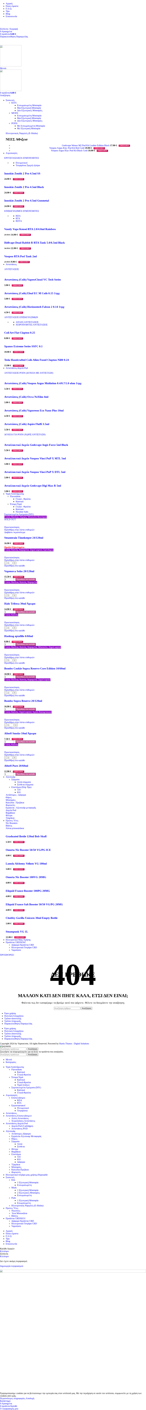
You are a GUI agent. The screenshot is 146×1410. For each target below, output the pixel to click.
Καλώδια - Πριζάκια (15, 802)
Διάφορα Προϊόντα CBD (22, 945)
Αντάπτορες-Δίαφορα (21, 1133)
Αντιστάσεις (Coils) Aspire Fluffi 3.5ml (26, 424)
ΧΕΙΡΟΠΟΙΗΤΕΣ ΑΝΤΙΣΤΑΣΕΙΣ (31, 324)
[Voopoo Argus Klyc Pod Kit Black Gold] (31, 150)
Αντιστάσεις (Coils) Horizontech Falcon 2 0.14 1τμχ (34, 306)
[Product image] (20, 524)
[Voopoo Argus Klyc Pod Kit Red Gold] (30, 148)
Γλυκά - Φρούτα (23, 499)
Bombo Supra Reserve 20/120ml (23, 700)
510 (19, 789)
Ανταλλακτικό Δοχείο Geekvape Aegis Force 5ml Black (36, 444)
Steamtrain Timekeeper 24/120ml (23, 537)
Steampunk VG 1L (17, 931)
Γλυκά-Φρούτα (24, 1074)
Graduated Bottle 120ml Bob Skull (26, 836)
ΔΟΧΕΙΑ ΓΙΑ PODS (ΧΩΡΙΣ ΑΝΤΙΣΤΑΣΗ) (24, 434)
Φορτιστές (10, 805)
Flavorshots (15, 496)
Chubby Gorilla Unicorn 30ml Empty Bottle (31, 917)
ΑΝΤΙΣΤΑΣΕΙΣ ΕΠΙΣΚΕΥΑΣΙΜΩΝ (21, 317)
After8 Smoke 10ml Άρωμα (20, 733)
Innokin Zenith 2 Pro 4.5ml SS (22, 173)
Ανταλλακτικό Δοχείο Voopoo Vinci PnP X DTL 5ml (34, 471)
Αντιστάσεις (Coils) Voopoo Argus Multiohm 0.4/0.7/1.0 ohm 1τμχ (42, 383)
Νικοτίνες (15, 1210)
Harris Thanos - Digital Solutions (74, 1043)
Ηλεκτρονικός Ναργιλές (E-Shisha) (22, 133)
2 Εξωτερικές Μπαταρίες (28, 1193)
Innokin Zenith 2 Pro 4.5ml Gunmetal (26, 200)
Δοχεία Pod (11, 810)
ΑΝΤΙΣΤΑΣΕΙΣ (11, 269)
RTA (18, 218)
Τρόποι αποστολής (12, 1018)
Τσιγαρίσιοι (28, 165)
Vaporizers (16, 950)
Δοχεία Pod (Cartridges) (22, 1126)
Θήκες (9, 797)
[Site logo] (10, 65)
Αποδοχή (30, 1398)
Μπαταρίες (11, 800)
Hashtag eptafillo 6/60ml (18, 636)
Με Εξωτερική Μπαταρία (28, 128)
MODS (14, 113)
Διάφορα (21, 1162)
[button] (14, 565)
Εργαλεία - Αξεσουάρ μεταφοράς (21, 807)
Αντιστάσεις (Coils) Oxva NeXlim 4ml (26, 396)
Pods (13, 1198)
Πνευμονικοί (21, 163)
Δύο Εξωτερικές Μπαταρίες (29, 110)
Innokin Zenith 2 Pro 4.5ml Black (24, 187)
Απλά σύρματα (24, 782)
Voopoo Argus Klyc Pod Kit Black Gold (69, 150)
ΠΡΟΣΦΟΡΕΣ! (7, 955)
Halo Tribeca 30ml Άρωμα (19, 603)
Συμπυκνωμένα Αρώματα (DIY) (19, 514)
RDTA (19, 221)
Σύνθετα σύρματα (25, 784)
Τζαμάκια (10, 818)
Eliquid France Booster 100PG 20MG (28, 890)
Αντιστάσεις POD (19, 1128)
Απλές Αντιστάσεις (20, 1118)
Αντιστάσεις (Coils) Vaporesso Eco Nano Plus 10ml (34, 410)
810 (19, 792)
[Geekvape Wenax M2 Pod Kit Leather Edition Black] (36, 145)
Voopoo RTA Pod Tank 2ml (20, 256)
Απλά (19, 1144)
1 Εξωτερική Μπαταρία (27, 1182)
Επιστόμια (16, 1154)
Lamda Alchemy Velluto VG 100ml (26, 863)
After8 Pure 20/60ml (16, 765)
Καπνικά (19, 501)
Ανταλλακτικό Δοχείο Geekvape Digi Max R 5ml (32, 485)
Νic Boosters (11, 823)
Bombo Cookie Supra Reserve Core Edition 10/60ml (34, 668)
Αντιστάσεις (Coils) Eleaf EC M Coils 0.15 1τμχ (32, 293)
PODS (14, 123)
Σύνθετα (21, 1146)
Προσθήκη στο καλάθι (26, 579)
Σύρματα (15, 779)
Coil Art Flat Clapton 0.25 (19, 332)
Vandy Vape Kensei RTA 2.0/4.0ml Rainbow (30, 229)
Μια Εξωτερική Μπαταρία (29, 108)
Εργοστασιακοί (18, 1105)
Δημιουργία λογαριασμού (11, 1266)
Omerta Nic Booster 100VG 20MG (26, 877)
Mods (14, 1187)
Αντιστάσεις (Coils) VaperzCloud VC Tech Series (32, 279)
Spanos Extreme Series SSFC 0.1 (23, 346)
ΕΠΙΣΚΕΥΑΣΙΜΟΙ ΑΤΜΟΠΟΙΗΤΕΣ (21, 211)
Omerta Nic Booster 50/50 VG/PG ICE (28, 849)
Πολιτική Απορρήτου (14, 1016)
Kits (13, 1180)
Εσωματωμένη (24, 1203)
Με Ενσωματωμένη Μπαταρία (31, 126)
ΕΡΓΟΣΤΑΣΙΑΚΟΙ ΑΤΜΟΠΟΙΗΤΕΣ (21, 158)
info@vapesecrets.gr (9, 24)
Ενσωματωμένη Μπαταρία (29, 105)
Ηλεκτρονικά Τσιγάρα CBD (24, 947)
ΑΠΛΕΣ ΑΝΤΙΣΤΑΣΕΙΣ (27, 322)
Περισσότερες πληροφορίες (13, 1398)
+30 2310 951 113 (8, 21)
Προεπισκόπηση (11, 527)
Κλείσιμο (4, 1251)
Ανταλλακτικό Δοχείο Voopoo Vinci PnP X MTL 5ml (35, 458)
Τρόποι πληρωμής (12, 1021)
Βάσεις (9, 825)
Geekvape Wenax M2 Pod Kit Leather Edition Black (86, 145)
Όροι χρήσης (10, 1013)
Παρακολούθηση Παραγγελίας (14, 36)
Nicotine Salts (22, 512)
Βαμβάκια (10, 813)
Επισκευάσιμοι (18, 1098)
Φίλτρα (9, 815)
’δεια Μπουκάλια (19, 1213)
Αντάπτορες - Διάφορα (16, 795)
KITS (14, 103)
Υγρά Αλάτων (23, 1085)
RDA (18, 216)
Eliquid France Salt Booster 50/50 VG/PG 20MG (34, 904)
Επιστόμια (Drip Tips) (21, 787)
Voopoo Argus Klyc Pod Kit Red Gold (67, 148)
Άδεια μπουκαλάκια (15, 828)
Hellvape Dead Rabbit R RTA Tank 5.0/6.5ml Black (34, 242)
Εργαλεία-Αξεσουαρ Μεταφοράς (26, 1136)
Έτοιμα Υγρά (16, 504)
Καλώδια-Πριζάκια (20, 1169)
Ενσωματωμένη (24, 1185)
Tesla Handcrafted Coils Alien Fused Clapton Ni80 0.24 (36, 359)
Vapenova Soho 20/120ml (19, 571)
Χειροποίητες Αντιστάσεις (23, 1121)
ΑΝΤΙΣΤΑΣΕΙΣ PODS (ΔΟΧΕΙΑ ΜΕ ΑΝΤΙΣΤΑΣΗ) (28, 373)
